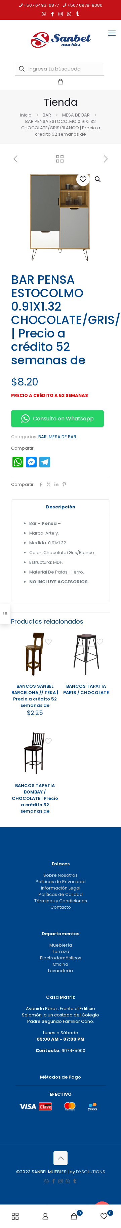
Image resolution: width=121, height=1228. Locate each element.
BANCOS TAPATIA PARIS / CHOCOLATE (86, 689)
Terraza (60, 951)
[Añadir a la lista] (50, 657)
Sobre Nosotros (60, 875)
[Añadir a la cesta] (50, 638)
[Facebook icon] (52, 13)
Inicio (26, 115)
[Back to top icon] (60, 1158)
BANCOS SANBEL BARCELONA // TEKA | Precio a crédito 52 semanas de (34, 696)
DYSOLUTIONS (90, 1172)
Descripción (60, 507)
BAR (47, 115)
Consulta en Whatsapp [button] (63, 418)
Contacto (60, 907)
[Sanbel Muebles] (60, 40)
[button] (98, 179)
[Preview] (50, 667)
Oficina (60, 964)
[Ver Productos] (50, 648)
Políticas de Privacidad (61, 881)
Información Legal (60, 888)
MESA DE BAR (76, 115)
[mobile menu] (112, 33)
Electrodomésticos (60, 958)
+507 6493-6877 (41, 5)
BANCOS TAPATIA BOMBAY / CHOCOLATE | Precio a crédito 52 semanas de (35, 798)
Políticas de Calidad (61, 894)
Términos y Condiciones (60, 901)
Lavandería (60, 970)
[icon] (69, 13)
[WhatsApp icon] (43, 13)
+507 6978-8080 (85, 5)
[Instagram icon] (60, 13)
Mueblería (60, 945)
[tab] (60, 507)
